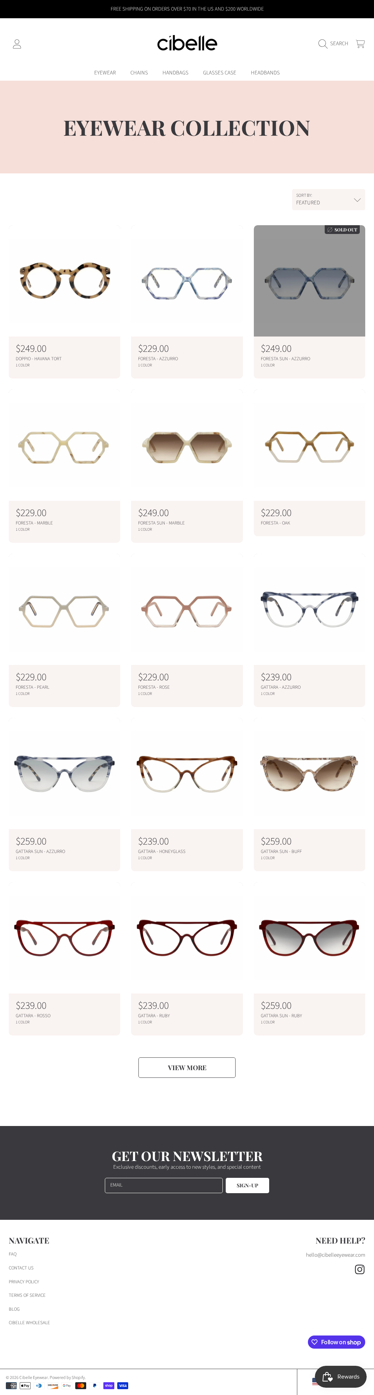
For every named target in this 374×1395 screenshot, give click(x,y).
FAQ (12, 1254)
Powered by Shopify (67, 1378)
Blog (14, 1309)
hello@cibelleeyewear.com (335, 1255)
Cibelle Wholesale (29, 1322)
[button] (335, 44)
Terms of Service (27, 1295)
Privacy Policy (24, 1282)
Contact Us (21, 1268)
